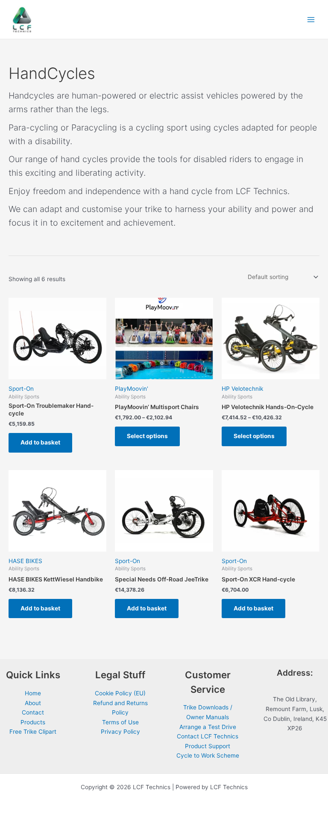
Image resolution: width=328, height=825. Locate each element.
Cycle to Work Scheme (207, 755)
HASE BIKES (25, 561)
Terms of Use (120, 722)
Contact (33, 712)
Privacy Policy (120, 731)
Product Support (207, 746)
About (33, 703)
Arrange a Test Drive (207, 726)
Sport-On (21, 388)
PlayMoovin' (131, 388)
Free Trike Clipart (32, 731)
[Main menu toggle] (311, 19)
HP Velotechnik (242, 388)
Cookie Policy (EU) (120, 693)
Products (32, 722)
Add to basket (40, 442)
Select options (147, 436)
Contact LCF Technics (207, 736)
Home (33, 693)
